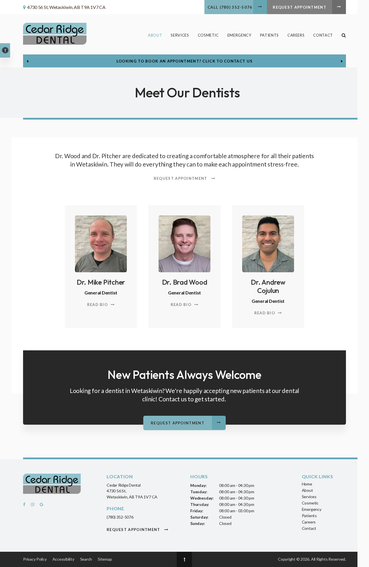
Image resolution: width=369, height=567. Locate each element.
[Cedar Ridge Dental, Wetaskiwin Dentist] (52, 484)
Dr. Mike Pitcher (101, 282)
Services (309, 496)
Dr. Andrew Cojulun (268, 286)
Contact (323, 35)
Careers (296, 35)
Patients (309, 515)
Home (307, 483)
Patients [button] (269, 35)
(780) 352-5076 (120, 517)
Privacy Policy (35, 559)
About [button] (155, 35)
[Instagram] (33, 505)
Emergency (239, 35)
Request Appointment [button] (299, 7)
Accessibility (63, 559)
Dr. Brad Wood (184, 282)
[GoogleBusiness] (40, 505)
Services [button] (180, 35)
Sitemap (105, 559)
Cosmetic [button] (208, 35)
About (307, 490)
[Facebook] (26, 505)
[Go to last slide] (27, 61)
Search (86, 559)
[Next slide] (341, 61)
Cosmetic (310, 502)
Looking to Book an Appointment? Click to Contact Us (184, 61)
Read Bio (97, 304)
